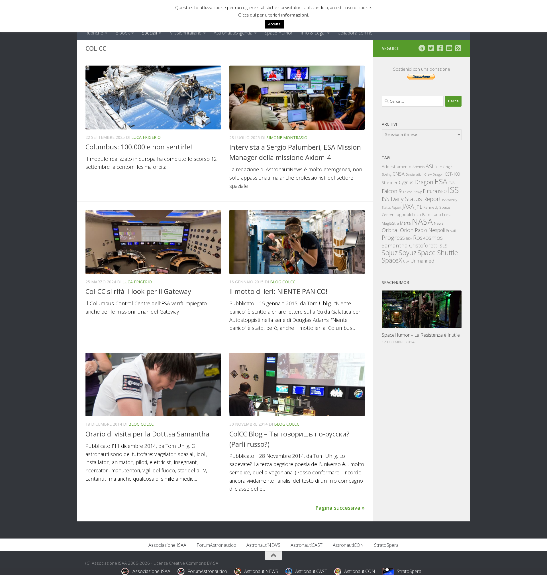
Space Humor (279, 33)
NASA (422, 221)
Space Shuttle (438, 252)
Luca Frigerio (146, 137)
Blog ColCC (282, 282)
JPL (418, 207)
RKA (409, 238)
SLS (443, 246)
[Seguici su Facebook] (439, 48)
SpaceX (392, 260)
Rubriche (94, 33)
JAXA (408, 206)
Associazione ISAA (167, 545)
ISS (453, 189)
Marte (405, 223)
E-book (122, 33)
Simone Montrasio (286, 137)
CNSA (399, 174)
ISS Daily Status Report (411, 199)
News (439, 223)
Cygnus (406, 182)
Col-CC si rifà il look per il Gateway (138, 291)
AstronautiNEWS (263, 545)
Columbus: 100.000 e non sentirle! (138, 146)
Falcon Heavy (412, 192)
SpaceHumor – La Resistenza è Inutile (421, 335)
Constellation (414, 174)
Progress (393, 237)
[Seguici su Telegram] (421, 48)
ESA (440, 181)
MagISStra (390, 223)
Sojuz (390, 252)
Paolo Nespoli (430, 230)
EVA (451, 182)
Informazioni (294, 15)
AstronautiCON (348, 545)
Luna (447, 214)
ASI (429, 166)
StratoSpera (386, 545)
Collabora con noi (355, 33)
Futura (430, 191)
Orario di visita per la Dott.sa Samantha (147, 433)
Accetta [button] (274, 24)
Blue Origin (443, 166)
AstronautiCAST (307, 545)
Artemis (418, 166)
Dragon (424, 182)
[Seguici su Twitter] (430, 48)
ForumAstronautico (216, 545)
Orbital (390, 230)
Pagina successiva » (340, 507)
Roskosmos (428, 237)
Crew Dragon (434, 174)
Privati (451, 230)
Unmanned (422, 260)
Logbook (403, 215)
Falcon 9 (392, 190)
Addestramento (396, 166)
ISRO (442, 191)
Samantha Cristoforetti (410, 245)
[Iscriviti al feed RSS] (458, 48)
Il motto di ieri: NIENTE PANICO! (278, 291)
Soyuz (408, 252)
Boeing (386, 174)
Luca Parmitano (426, 214)
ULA (406, 261)
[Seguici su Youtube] (449, 48)
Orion (407, 230)
